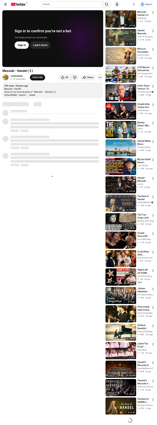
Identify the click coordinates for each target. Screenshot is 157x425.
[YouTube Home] (18, 4)
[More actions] (100, 77)
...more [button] (31, 95)
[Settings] (134, 4)
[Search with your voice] (117, 4)
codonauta (16, 75)
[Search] (106, 4)
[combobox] (72, 4)
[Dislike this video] (74, 77)
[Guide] (5, 4)
